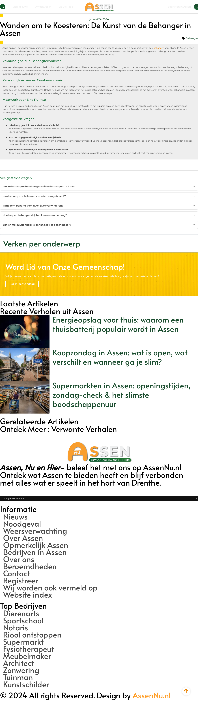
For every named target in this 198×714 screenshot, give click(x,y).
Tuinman (18, 677)
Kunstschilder (26, 684)
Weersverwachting (35, 530)
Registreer (20, 580)
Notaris (15, 627)
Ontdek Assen (43, 6)
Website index (27, 594)
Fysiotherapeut (28, 648)
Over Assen (23, 537)
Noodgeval (22, 523)
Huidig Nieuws (19, 6)
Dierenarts (21, 613)
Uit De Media (65, 6)
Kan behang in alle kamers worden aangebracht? (99, 196)
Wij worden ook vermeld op (50, 587)
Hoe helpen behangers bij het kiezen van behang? (99, 215)
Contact (16, 573)
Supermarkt (23, 641)
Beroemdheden (30, 566)
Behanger (192, 38)
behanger (158, 48)
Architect (18, 662)
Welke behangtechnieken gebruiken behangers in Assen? (99, 186)
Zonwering (21, 669)
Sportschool (23, 620)
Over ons (18, 559)
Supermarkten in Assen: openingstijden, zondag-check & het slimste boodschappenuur (122, 394)
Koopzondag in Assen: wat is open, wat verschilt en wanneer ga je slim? (120, 357)
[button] (2, 6)
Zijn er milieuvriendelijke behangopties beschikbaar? (99, 224)
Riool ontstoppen (32, 634)
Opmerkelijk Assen (35, 544)
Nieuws (15, 516)
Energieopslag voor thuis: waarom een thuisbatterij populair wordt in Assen (118, 324)
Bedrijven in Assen (35, 551)
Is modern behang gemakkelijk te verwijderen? (99, 205)
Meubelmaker (27, 655)
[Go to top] (186, 690)
